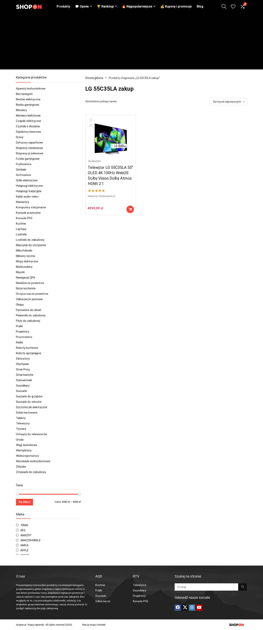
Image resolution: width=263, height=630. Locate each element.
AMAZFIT (26, 535)
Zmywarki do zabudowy (31, 472)
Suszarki (21, 391)
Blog (200, 6)
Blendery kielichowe (28, 115)
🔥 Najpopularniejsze (137, 6)
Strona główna (94, 77)
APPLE (24, 550)
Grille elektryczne (27, 180)
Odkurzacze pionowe (29, 299)
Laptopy (21, 229)
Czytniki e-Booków (28, 126)
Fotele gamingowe (27, 158)
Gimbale (21, 169)
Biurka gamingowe (27, 104)
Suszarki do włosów (29, 402)
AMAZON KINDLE (30, 540)
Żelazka (21, 466)
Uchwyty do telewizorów (31, 434)
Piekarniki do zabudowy (30, 315)
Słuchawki (22, 364)
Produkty (63, 6)
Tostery (21, 429)
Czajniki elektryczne (28, 121)
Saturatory (23, 358)
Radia (19, 342)
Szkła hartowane (26, 412)
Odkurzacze (102, 601)
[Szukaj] (242, 587)
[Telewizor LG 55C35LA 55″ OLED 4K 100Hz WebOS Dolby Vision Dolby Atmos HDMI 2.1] (110, 139)
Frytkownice (23, 164)
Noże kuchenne (26, 288)
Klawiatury (22, 202)
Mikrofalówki (24, 250)
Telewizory (23, 423)
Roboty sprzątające (28, 353)
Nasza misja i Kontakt (94, 624)
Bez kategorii (24, 94)
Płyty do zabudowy (28, 321)
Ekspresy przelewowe (29, 153)
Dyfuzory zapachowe (29, 142)
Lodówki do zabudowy (30, 240)
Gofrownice (23, 175)
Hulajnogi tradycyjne (28, 191)
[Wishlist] (233, 7)
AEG (22, 530)
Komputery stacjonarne (31, 207)
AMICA (24, 545)
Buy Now (130, 209)
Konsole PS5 (24, 218)
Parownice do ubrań (28, 310)
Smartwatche (24, 375)
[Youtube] (199, 608)
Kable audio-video (27, 196)
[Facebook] (178, 608)
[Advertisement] (131, 42)
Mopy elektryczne (27, 261)
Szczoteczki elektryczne (31, 407)
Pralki (19, 326)
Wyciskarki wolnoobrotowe (33, 461)
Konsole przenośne (28, 213)
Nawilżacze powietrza (30, 283)
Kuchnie (21, 223)
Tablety (20, 418)
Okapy (20, 304)
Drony (19, 137)
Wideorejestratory (27, 456)
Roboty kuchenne (27, 348)
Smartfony (23, 369)
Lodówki (21, 234)
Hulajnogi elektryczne (29, 185)
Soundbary (22, 385)
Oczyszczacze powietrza (32, 294)
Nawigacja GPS (25, 277)
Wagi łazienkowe (26, 445)
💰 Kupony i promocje (176, 6)
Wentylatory (23, 450)
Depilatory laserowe (28, 131)
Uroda (19, 439)
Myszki (20, 272)
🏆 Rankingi (105, 6)
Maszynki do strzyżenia (31, 245)
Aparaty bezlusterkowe (30, 88)
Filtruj (24, 502)
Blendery (21, 110)
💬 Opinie (82, 6)
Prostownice (24, 337)
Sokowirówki (24, 380)
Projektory (22, 331)
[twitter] (185, 608)
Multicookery (24, 267)
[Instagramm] (192, 608)
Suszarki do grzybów (29, 396)
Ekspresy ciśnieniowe (29, 148)
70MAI (24, 525)
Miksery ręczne (25, 256)
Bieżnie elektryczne (28, 99)
